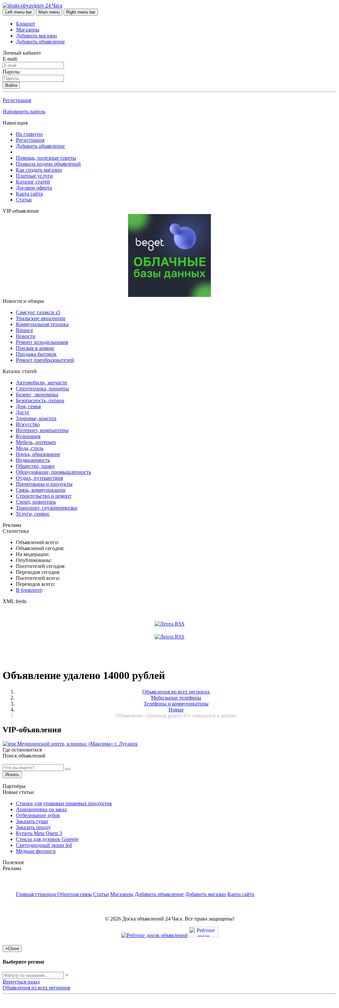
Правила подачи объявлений (48, 164)
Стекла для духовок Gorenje (47, 839)
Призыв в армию (35, 348)
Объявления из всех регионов (36, 987)
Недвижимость (33, 460)
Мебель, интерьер (36, 442)
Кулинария (28, 436)
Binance (24, 330)
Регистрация (17, 100)
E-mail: (10, 59)
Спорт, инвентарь (36, 502)
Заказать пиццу (33, 827)
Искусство (28, 424)
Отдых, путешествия (39, 478)
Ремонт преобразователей (45, 360)
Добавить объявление (40, 41)
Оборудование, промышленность (53, 472)
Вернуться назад (21, 981)
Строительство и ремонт (44, 496)
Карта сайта (29, 193)
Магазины (27, 29)
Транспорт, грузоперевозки (46, 508)
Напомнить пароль (24, 111)
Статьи (24, 199)
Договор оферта (34, 188)
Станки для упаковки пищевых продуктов (64, 803)
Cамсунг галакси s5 (38, 312)
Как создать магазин (39, 170)
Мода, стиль (29, 448)
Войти (11, 85)
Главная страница (36, 894)
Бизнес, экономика (37, 394)
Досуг (22, 412)
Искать (12, 774)
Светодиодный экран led (44, 845)
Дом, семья (28, 406)
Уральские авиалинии (41, 318)
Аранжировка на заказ (41, 809)
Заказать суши (32, 821)
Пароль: (12, 72)
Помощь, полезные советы (46, 158)
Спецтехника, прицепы (42, 388)
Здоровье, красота (36, 418)
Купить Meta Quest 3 (39, 833)
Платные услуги (34, 176)
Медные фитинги (36, 851)
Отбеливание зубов (38, 815)
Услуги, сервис (33, 514)
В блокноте (29, 590)
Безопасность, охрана (40, 400)
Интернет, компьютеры (42, 430)
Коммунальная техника (42, 324)
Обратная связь (74, 894)
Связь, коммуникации (41, 490)
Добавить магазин (36, 35)
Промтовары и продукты (44, 484)
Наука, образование (38, 454)
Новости (25, 336)
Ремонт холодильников (42, 342)
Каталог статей (33, 182)
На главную (29, 134)
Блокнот (25, 24)
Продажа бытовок (36, 354)
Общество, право (35, 466)
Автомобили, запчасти (41, 382)
